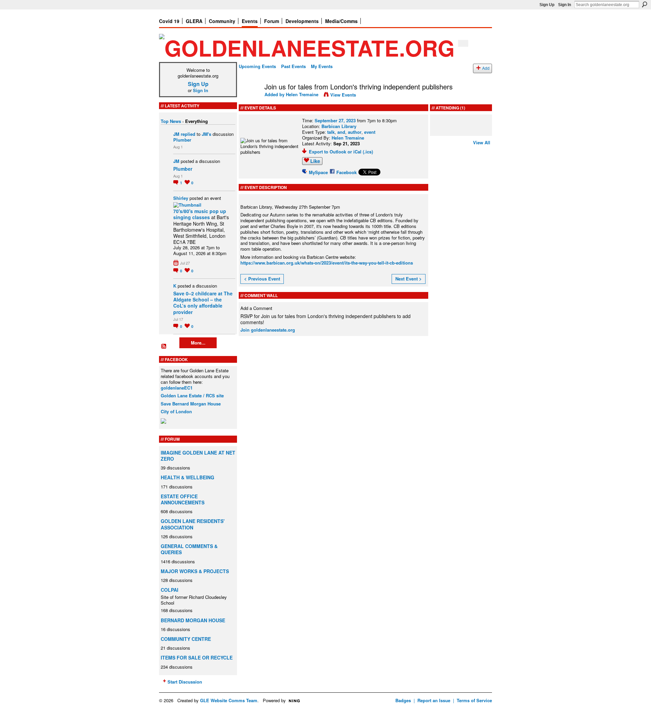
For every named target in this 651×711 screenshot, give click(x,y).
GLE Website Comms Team (228, 700)
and (341, 132)
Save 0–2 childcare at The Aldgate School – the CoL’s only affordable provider (203, 302)
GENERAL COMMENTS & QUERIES (189, 549)
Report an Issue (433, 700)
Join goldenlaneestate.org (267, 330)
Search (644, 4)
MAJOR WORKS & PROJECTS (195, 571)
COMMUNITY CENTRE (186, 638)
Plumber (182, 140)
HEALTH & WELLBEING (187, 477)
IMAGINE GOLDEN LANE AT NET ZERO (198, 455)
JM (176, 134)
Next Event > (408, 278)
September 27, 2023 (335, 120)
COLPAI (169, 589)
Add (486, 68)
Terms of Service (474, 700)
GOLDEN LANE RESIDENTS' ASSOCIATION (192, 524)
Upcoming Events (257, 66)
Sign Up (546, 4)
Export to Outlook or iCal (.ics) (341, 151)
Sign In (564, 4)
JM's (206, 134)
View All (481, 142)
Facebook (346, 172)
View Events (343, 94)
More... (198, 342)
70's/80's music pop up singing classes (199, 214)
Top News (171, 121)
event (369, 132)
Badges (403, 700)
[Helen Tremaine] (249, 101)
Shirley (180, 198)
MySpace (318, 172)
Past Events (293, 66)
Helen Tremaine (302, 94)
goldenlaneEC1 (177, 387)
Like (315, 161)
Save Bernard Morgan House (191, 403)
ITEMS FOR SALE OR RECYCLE (197, 657)
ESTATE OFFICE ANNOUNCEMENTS (182, 499)
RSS (164, 346)
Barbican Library (338, 126)
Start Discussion (184, 681)
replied (188, 134)
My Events (322, 66)
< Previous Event (262, 278)
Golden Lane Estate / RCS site (192, 395)
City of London (176, 411)
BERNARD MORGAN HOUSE (193, 620)
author (354, 132)
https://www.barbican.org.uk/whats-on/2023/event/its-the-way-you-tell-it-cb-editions (326, 262)
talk (331, 132)
